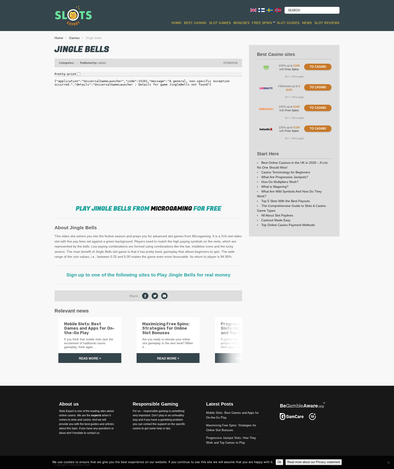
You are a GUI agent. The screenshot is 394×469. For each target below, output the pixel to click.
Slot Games (220, 23)
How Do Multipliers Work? (279, 182)
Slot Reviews (327, 23)
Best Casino (195, 23)
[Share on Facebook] (145, 296)
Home (176, 23)
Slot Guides (288, 23)
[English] (253, 10)
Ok (279, 462)
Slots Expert (66, 410)
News (307, 23)
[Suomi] (261, 10)
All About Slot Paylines (277, 215)
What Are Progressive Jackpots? (284, 177)
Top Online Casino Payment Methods (288, 225)
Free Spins (262, 23)
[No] (388, 462)
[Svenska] (270, 10)
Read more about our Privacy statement (313, 462)
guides (95, 424)
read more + (90, 358)
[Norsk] (278, 10)
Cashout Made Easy (275, 220)
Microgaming (171, 208)
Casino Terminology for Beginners (285, 172)
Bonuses (241, 23)
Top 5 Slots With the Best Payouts (285, 201)
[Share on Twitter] (155, 296)
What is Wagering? (274, 186)
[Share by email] (164, 296)
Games (74, 38)
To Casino (318, 66)
